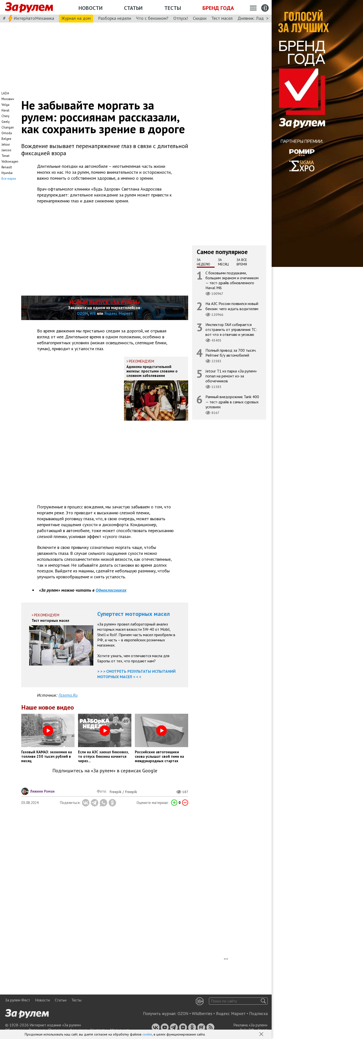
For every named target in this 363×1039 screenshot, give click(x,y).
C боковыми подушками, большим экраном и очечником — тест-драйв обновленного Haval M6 (232, 280)
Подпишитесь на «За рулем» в (104, 770)
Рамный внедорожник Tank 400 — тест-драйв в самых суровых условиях (232, 401)
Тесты (172, 7)
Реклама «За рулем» (250, 1024)
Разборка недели (114, 18)
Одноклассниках (111, 590)
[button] (261, 1034)
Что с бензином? (152, 18)
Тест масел (222, 18)
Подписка (258, 1013)
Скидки (199, 18)
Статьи (133, 7)
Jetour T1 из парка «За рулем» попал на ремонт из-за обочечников (231, 375)
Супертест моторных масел (133, 614)
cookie (147, 1034)
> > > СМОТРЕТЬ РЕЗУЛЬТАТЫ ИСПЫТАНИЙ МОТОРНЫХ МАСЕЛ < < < (136, 674)
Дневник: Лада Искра (258, 18)
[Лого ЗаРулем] (29, 7)
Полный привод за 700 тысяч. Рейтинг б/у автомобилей (230, 353)
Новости (90, 7)
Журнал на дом (76, 18)
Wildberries (202, 1013)
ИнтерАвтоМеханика (34, 18)
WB (93, 313)
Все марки (8, 178)
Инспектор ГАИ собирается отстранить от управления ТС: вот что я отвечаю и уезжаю (231, 329)
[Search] (263, 1001)
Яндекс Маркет (118, 313)
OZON (82, 313)
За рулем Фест (17, 999)
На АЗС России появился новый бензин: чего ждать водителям (231, 306)
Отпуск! (180, 18)
